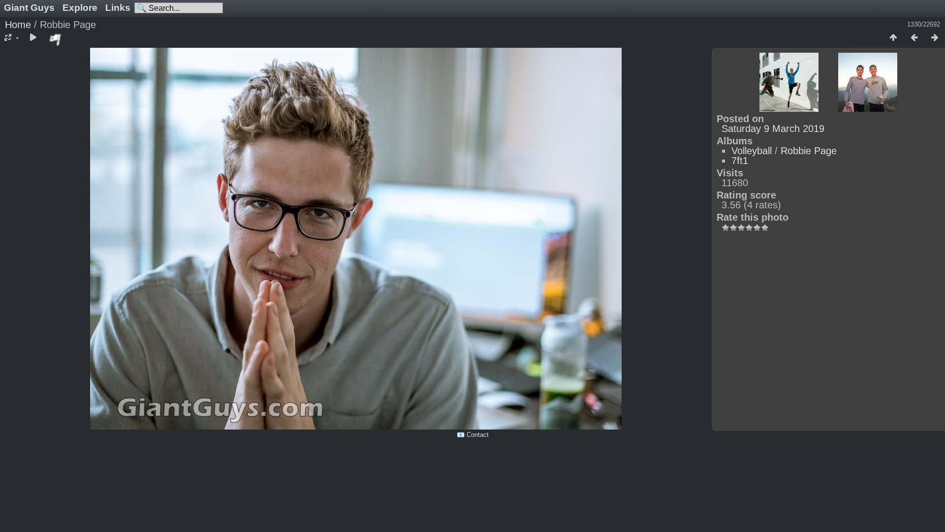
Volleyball (751, 150)
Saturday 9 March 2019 (773, 128)
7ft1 (739, 160)
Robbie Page (809, 150)
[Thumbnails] (893, 38)
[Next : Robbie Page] (934, 38)
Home (18, 24)
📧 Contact (473, 434)
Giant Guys (29, 7)
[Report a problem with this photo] (55, 39)
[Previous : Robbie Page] (914, 38)
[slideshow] (33, 38)
